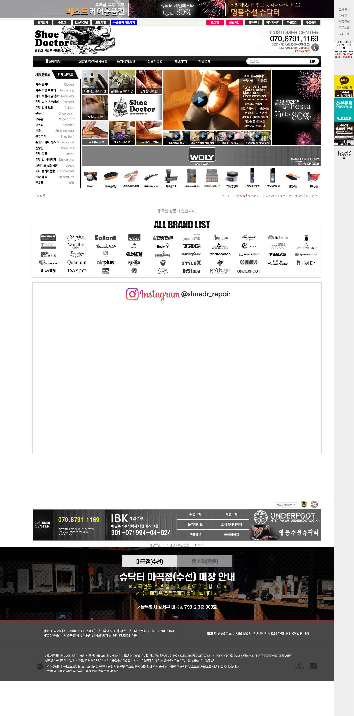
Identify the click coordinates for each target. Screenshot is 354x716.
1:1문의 (344, 33)
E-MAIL (200, 545)
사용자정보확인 (286, 504)
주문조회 (344, 27)
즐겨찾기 (344, 9)
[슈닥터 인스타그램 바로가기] (177, 289)
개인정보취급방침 (178, 545)
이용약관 (155, 545)
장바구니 (344, 15)
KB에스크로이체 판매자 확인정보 (313, 504)
